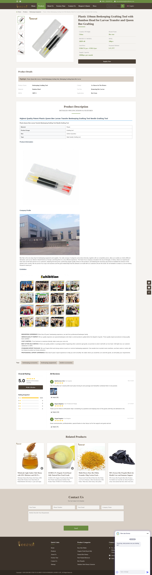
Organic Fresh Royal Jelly (84, 551)
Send (76, 528)
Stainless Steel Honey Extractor (86, 564)
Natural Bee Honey (82, 554)
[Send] (147, 572)
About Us (50, 6)
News (94, 6)
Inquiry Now (107, 61)
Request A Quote (84, 6)
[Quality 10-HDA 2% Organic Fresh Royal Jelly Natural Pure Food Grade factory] (61, 457)
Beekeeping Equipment (35, 12)
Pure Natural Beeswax (83, 557)
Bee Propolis (81, 561)
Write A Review (30, 387)
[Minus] (148, 533)
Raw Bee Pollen (81, 548)
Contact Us (72, 6)
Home (33, 6)
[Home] (22, 6)
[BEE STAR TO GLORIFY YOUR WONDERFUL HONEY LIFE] (26, 546)
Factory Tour (60, 6)
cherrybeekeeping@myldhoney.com (125, 1)
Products (41, 6)
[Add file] (117, 572)
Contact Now (30, 482)
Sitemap (53, 564)
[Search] (122, 6)
